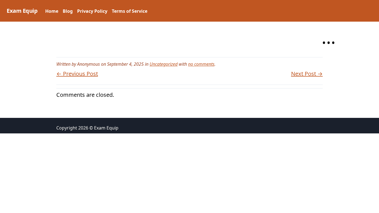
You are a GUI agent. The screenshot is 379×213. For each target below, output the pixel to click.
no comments (201, 64)
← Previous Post (77, 73)
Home (51, 11)
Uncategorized (164, 64)
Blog (68, 11)
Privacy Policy (92, 11)
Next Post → (307, 73)
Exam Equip (22, 10)
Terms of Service (129, 11)
